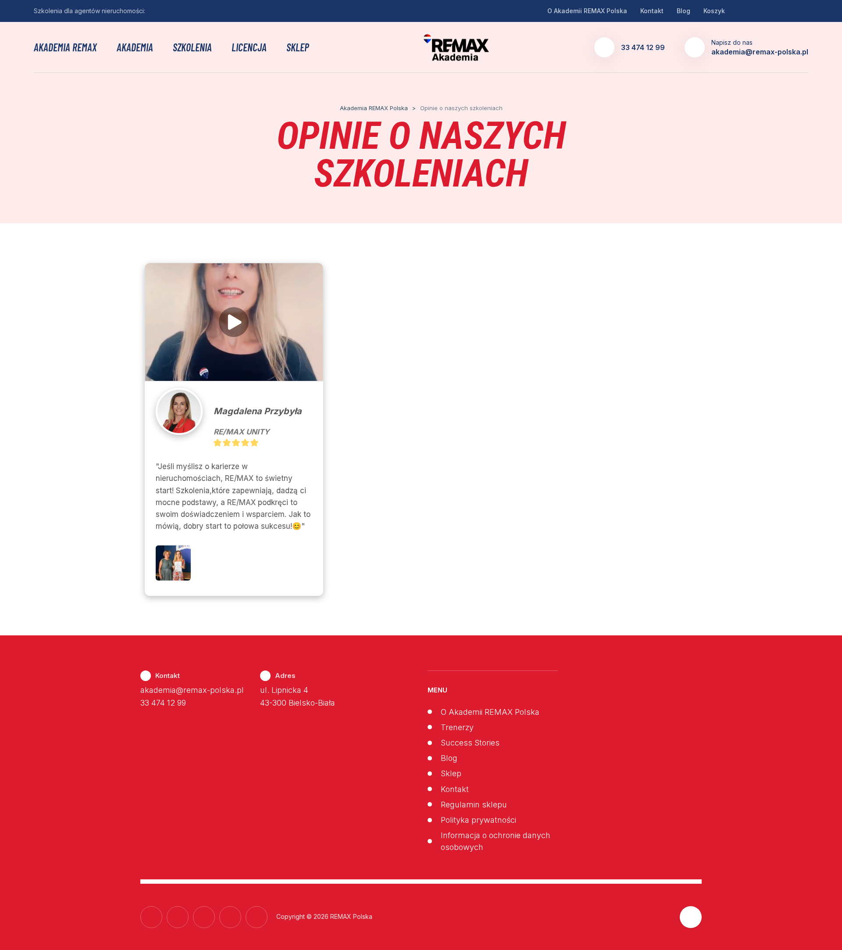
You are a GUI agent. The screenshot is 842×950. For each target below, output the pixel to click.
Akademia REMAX (65, 47)
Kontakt (652, 10)
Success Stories (470, 742)
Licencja (249, 47)
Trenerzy (457, 727)
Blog (683, 10)
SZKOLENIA (192, 47)
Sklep (297, 47)
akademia (135, 47)
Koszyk (714, 10)
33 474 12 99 (163, 702)
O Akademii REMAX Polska (587, 10)
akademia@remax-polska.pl (192, 690)
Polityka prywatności (478, 820)
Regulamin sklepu (474, 804)
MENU (437, 690)
